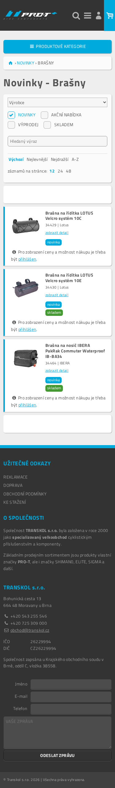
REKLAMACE (15, 477)
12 (52, 171)
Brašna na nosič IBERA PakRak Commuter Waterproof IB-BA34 (75, 351)
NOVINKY (27, 114)
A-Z (75, 159)
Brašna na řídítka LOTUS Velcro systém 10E (69, 277)
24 (60, 171)
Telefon (20, 708)
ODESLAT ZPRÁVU (57, 755)
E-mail (21, 696)
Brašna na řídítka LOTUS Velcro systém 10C (69, 215)
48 (68, 171)
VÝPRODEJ (28, 124)
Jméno (21, 684)
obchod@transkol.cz (29, 630)
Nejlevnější (37, 159)
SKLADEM (63, 124)
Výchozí (16, 159)
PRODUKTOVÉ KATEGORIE (60, 46)
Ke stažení (14, 502)
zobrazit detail (56, 232)
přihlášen (27, 259)
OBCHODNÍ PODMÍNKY (25, 494)
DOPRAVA (12, 485)
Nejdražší (60, 159)
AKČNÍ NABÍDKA (66, 114)
